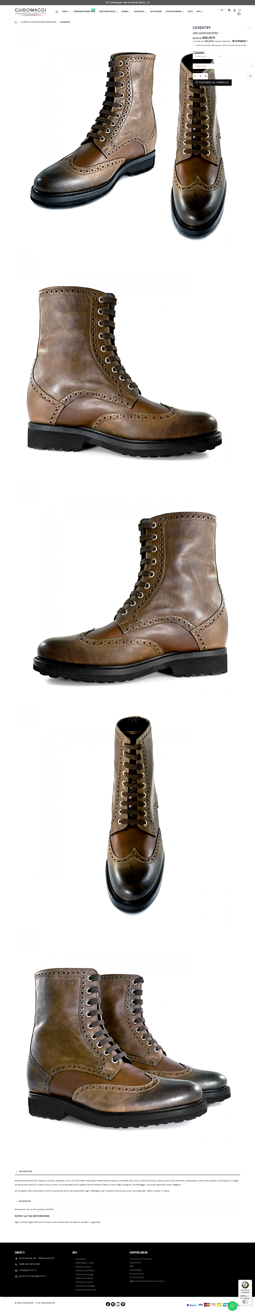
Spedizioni (135, 1262)
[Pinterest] (123, 1305)
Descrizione (25, 1171)
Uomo (64, 11)
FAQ (131, 1266)
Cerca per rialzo (107, 11)
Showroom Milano (84, 1270)
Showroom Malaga (85, 1286)
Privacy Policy (137, 1273)
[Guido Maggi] (29, 12)
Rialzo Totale (199, 51)
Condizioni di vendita (141, 1259)
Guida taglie (136, 1270)
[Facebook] (108, 1305)
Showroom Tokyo (84, 1278)
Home (16, 22)
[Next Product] (252, 27)
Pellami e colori (83, 1266)
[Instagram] (113, 1305)
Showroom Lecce (84, 1282)
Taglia (196, 61)
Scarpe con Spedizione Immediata (38, 22)
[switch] (245, 1302)
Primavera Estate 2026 (84, 11)
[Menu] (250, 1281)
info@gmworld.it (27, 1270)
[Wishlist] (239, 10)
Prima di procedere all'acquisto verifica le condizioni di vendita (221, 45)
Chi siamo (80, 1259)
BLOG (190, 11)
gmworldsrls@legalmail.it (32, 1276)
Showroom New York (86, 1289)
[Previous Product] (248, 27)
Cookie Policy (137, 1277)
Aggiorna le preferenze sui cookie (147, 1281)
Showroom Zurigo (84, 1274)
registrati (95, 1222)
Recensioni (25, 1201)
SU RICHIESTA (156, 11)
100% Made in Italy (84, 1262)
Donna (125, 11)
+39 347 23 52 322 (132, 2)
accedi (84, 1222)
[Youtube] (118, 1305)
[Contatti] (148, 2)
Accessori (139, 11)
